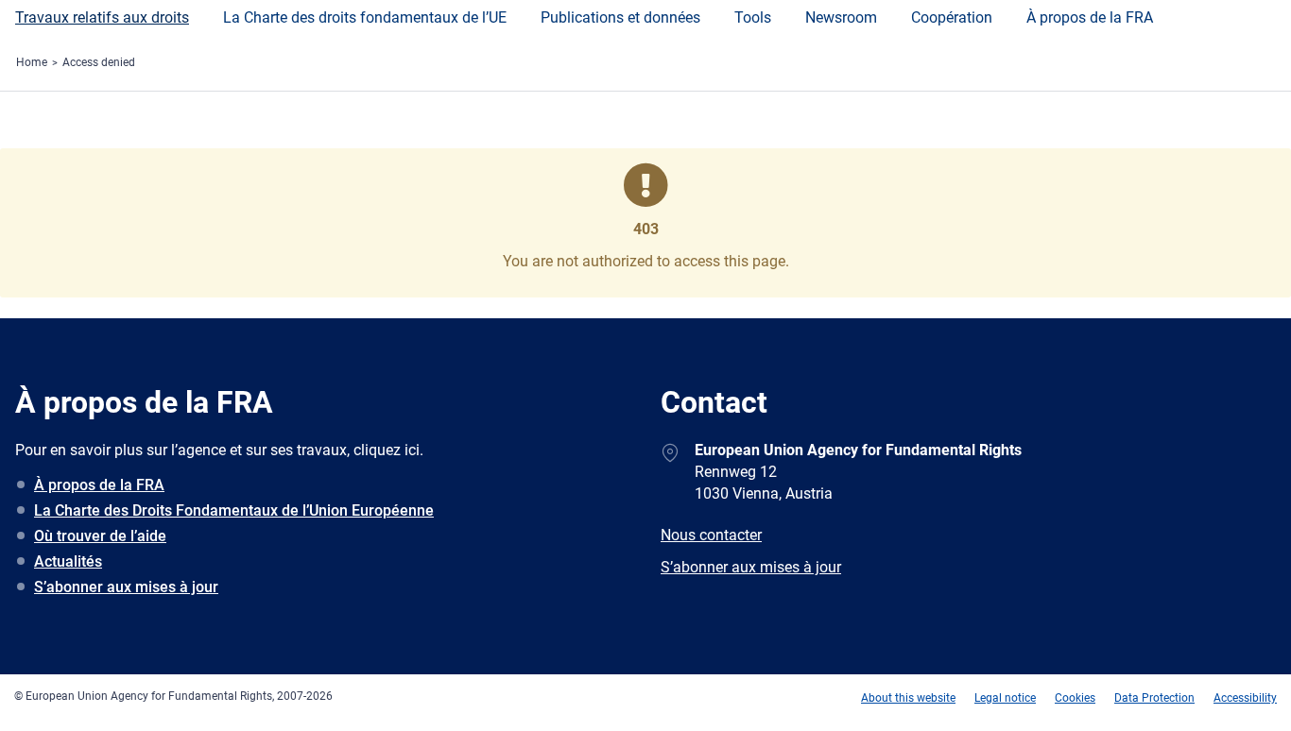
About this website (908, 698)
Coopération (951, 17)
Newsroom (841, 17)
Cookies (1075, 698)
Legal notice (1005, 698)
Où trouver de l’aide (100, 536)
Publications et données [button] (620, 17)
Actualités (68, 561)
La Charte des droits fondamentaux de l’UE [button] (365, 17)
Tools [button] (752, 17)
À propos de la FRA (1089, 17)
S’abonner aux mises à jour (126, 587)
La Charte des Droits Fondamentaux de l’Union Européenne (234, 510)
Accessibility (1245, 698)
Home (31, 62)
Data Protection (1154, 698)
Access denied (98, 62)
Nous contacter (711, 535)
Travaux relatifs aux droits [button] (102, 17)
